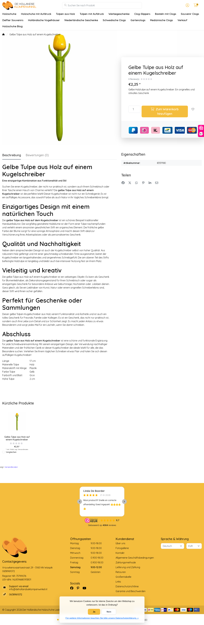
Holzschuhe (9, 13)
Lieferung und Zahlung (128, 567)
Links (118, 581)
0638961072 (8, 571)
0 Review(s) (133, 79)
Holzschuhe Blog (12, 26)
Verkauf (182, 20)
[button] (187, 5)
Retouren (121, 572)
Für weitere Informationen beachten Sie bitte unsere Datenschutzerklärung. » (102, 618)
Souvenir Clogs (190, 13)
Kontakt (120, 552)
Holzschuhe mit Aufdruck (36, 13)
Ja (94, 611)
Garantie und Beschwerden (130, 591)
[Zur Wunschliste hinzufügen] (193, 111)
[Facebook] (73, 588)
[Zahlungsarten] (151, 610)
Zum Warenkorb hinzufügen (167, 111)
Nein (109, 611)
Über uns (120, 543)
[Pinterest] (79, 588)
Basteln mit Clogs (165, 13)
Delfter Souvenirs (12, 20)
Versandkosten (23, 449)
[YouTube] (86, 588)
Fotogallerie (122, 548)
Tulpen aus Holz (65, 13)
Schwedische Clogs (114, 20)
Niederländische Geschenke (81, 20)
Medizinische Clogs (161, 20)
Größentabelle (123, 576)
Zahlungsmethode (126, 562)
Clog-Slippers (142, 13)
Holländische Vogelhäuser (44, 20)
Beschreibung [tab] (11, 155)
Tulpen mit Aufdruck (92, 13)
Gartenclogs (138, 20)
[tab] (37, 155)
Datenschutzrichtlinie (127, 586)
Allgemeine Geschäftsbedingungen (135, 557)
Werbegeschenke (119, 13)
